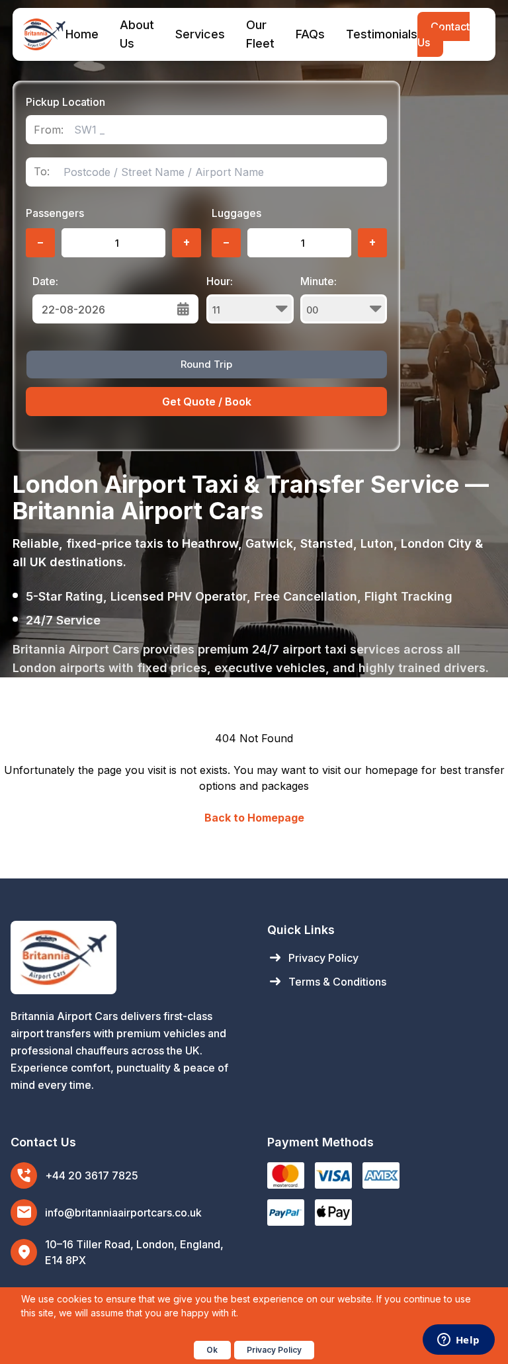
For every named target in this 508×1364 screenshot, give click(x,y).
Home (82, 34)
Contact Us (443, 34)
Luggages (236, 213)
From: (49, 130)
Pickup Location (65, 101)
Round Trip (206, 364)
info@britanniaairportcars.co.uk (123, 1212)
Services (200, 34)
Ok (212, 1350)
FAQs (310, 34)
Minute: (318, 281)
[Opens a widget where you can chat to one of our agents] (458, 1340)
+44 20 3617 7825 (91, 1175)
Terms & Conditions (326, 982)
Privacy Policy (313, 958)
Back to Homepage (254, 817)
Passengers (55, 213)
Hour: (219, 281)
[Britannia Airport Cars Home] (126, 957)
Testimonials (381, 34)
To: (42, 171)
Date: (45, 281)
